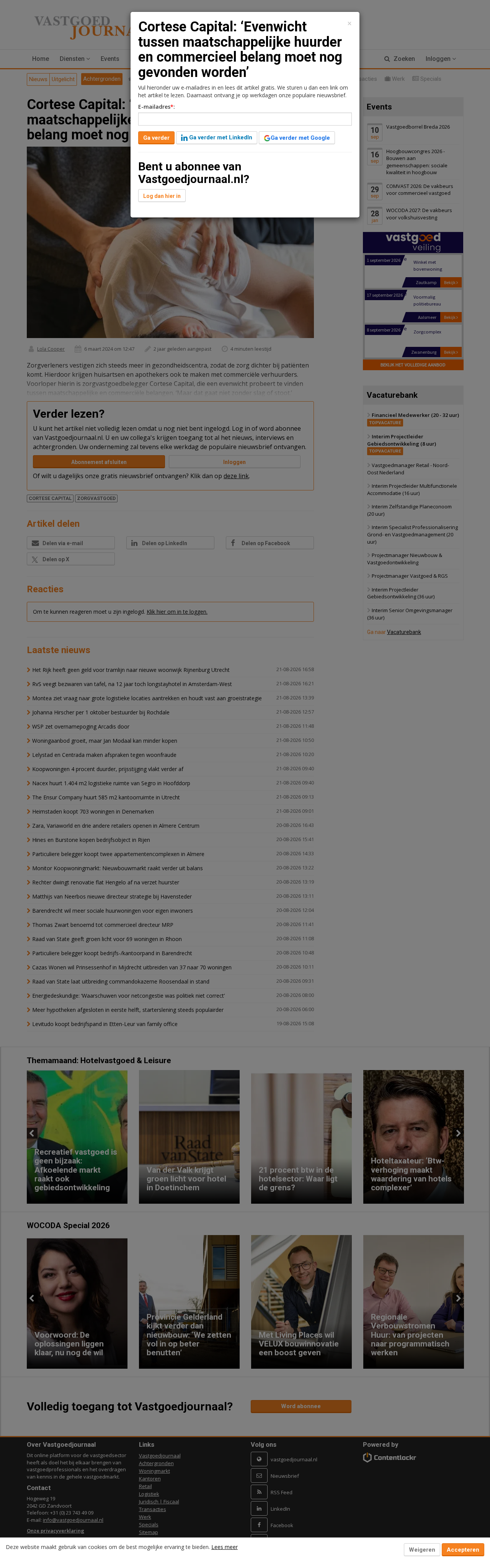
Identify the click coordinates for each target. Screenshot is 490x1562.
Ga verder (156, 137)
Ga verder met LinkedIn (220, 137)
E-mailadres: (156, 106)
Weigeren (422, 1549)
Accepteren (463, 1549)
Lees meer (224, 1547)
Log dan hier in (162, 196)
